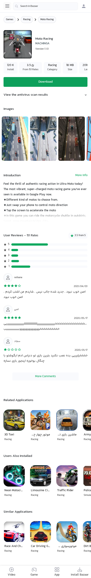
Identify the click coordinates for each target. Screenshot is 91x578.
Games (9, 19)
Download (45, 82)
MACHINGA (42, 43)
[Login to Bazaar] (84, 6)
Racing (26, 19)
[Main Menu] (7, 6)
